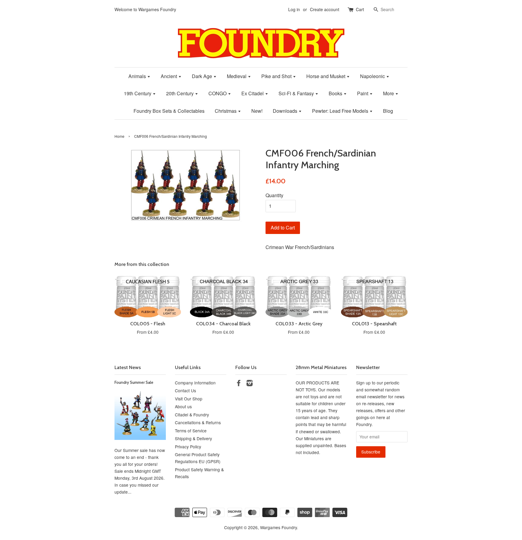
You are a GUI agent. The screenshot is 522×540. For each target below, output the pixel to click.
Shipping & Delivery (193, 438)
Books (336, 93)
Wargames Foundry (278, 527)
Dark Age (202, 76)
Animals (137, 76)
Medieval (237, 76)
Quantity (274, 195)
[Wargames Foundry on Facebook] (238, 384)
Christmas (226, 110)
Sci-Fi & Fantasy (297, 93)
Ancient (169, 76)
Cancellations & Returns (198, 422)
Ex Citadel (253, 93)
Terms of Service (191, 431)
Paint (363, 93)
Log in (294, 9)
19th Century (138, 93)
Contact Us (185, 390)
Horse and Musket (326, 76)
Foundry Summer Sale (133, 382)
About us (183, 406)
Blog (388, 110)
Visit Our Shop (188, 399)
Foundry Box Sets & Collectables (169, 110)
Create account (324, 9)
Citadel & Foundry (192, 415)
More (389, 93)
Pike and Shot (277, 76)
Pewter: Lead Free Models (340, 110)
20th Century (180, 93)
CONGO (218, 93)
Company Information (195, 383)
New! (257, 110)
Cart (360, 9)
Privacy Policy (188, 447)
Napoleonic (373, 76)
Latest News (127, 367)
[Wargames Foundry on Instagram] (249, 384)
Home (119, 136)
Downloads (285, 110)
